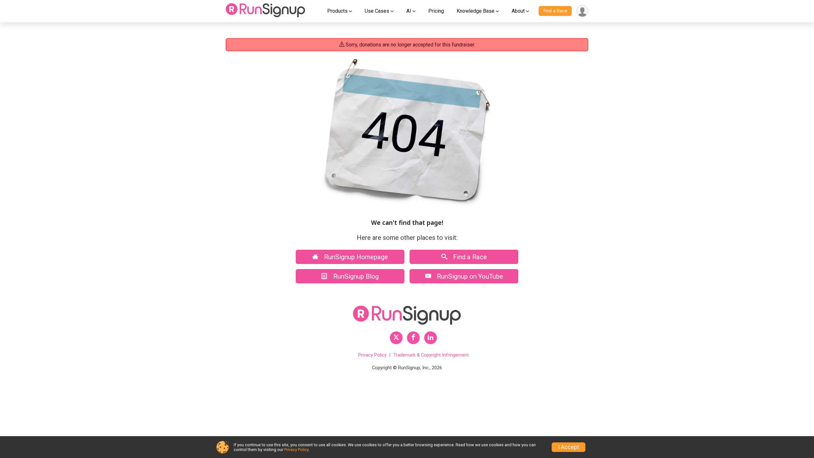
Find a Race (555, 11)
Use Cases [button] (377, 11)
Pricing (436, 11)
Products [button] (337, 11)
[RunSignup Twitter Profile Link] (396, 337)
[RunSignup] (265, 11)
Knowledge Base (475, 11)
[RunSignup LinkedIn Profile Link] (430, 337)
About (518, 11)
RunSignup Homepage (355, 257)
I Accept (568, 447)
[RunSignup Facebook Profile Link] (413, 337)
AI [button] (408, 11)
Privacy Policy (372, 355)
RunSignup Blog (355, 276)
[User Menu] (582, 11)
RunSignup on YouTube (469, 276)
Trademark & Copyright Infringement (431, 355)
